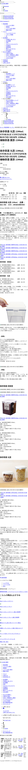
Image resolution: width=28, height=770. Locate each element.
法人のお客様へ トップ (12, 100)
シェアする (6, 583)
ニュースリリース (11, 33)
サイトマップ (6, 704)
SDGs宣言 (8, 50)
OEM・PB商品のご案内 (12, 55)
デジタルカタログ (11, 56)
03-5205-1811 (20, 746)
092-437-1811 (20, 754)
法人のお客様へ (7, 51)
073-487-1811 (7, 720)
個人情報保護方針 (8, 702)
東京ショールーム (11, 48)
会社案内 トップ (10, 84)
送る (4, 586)
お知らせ (5, 108)
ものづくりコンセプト (12, 44)
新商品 (8, 27)
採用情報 (8, 47)
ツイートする (6, 584)
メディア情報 (9, 34)
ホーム (2, 127)
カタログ (5, 59)
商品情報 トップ (10, 73)
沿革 (7, 42)
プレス (5, 31)
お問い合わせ (6, 62)
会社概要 (8, 41)
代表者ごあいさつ (11, 39)
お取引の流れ (9, 53)
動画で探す (9, 30)
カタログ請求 (9, 58)
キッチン (12, 127)
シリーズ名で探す (11, 28)
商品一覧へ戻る (4, 641)
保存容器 (4, 577)
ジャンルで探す (10, 25)
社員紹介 (8, 45)
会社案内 (5, 37)
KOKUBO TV (6, 109)
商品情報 (5, 23)
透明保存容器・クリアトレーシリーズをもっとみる (13, 591)
